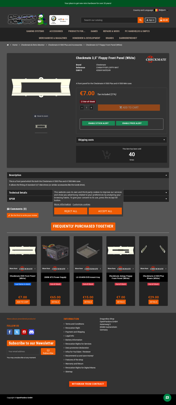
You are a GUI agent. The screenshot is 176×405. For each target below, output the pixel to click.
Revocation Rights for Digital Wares (80, 368)
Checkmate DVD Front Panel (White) (22, 277)
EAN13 (79, 70)
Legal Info (69, 336)
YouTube (24, 332)
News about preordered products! (21, 319)
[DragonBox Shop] (27, 20)
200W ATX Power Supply (55, 277)
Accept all (105, 211)
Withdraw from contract (88, 384)
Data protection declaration (77, 348)
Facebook (9, 332)
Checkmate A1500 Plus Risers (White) (153, 277)
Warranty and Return (74, 364)
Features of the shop (74, 360)
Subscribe (48, 353)
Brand (78, 65)
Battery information (73, 340)
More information (62, 204)
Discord (31, 332)
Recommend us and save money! (79, 356)
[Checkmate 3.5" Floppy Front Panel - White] (41, 127)
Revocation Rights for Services (78, 344)
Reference (80, 67)
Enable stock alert (98, 123)
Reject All (70, 211)
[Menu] (67, 16)
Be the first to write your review (22, 215)
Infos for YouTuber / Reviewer (78, 352)
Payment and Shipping (75, 332)
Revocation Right (72, 328)
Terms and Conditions (74, 324)
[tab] (121, 140)
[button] (161, 10)
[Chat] (167, 398)
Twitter (17, 332)
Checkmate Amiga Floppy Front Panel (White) (120, 277)
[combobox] (112, 20)
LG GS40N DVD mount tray (88, 277)
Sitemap (68, 372)
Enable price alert (132, 123)
